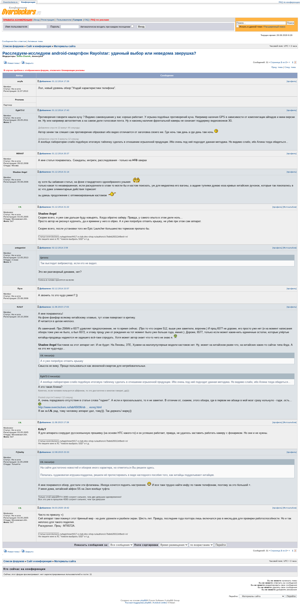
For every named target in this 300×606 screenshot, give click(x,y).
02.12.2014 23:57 (54, 288)
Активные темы (35, 41)
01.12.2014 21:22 (54, 207)
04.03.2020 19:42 (54, 508)
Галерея (77, 20)
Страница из (278, 62)
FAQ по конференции (289, 2)
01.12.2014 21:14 (54, 172)
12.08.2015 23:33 (54, 452)
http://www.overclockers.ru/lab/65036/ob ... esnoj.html (70, 407)
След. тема (290, 67)
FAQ (86, 20)
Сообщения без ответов (14, 41)
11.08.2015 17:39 (54, 422)
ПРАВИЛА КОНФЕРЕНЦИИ (17, 20)
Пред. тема (277, 67)
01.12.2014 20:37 (54, 153)
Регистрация (47, 20)
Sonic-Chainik (24, 56)
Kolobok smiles (160, 603)
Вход (36, 20)
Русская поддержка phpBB (138, 603)
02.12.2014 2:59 (54, 248)
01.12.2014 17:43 (54, 110)
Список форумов (13, 46)
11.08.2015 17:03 (54, 307)
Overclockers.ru (10, 2)
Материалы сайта (65, 46)
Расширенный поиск (274, 26)
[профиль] (292, 81)
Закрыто (29, 63)
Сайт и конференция (38, 46)
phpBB (143, 600)
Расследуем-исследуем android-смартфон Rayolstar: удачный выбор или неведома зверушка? (99, 53)
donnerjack (37, 56)
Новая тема (13, 63)
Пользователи (64, 20)
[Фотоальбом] (290, 207)
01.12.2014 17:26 (54, 81)
